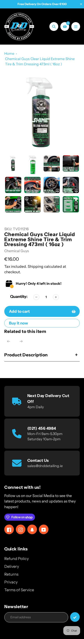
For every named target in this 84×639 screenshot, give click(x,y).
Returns (11, 574)
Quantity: (19, 296)
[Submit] (75, 617)
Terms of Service (19, 590)
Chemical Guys (16, 251)
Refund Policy (16, 558)
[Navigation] (75, 26)
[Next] (21, 341)
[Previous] (8, 341)
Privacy (11, 582)
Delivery (11, 566)
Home (9, 53)
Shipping (35, 266)
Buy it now (18, 323)
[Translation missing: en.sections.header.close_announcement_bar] (81, 4)
